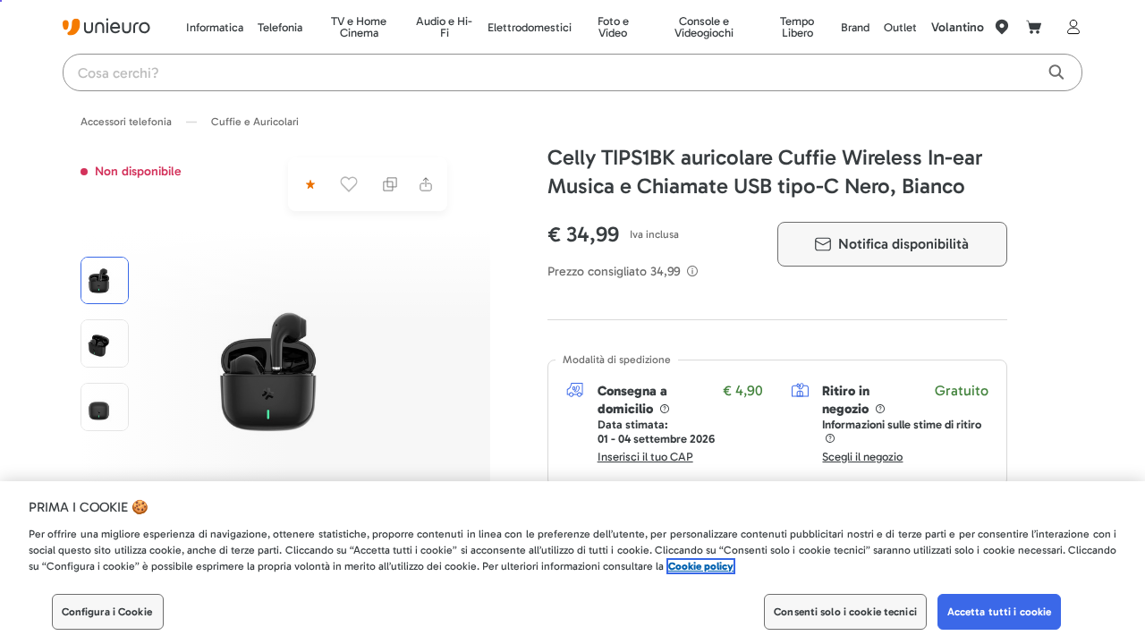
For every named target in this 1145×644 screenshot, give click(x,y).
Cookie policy (701, 566)
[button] (294, 370)
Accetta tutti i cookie (999, 612)
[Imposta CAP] (1002, 27)
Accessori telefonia (126, 121)
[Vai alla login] (1069, 27)
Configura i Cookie (107, 612)
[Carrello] (1034, 27)
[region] (572, 562)
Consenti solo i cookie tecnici (845, 612)
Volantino (957, 27)
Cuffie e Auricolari (255, 121)
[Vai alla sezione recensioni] (308, 184)
